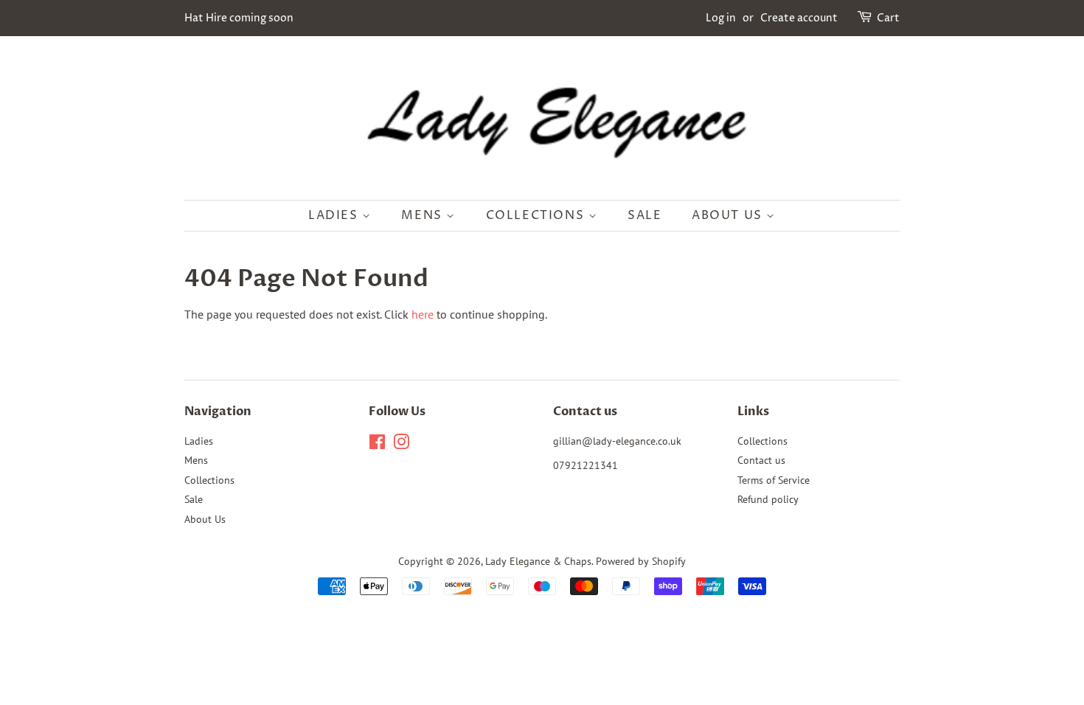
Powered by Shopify (641, 561)
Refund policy (768, 499)
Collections (537, 215)
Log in (721, 18)
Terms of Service (773, 480)
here (422, 314)
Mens (423, 215)
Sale (644, 215)
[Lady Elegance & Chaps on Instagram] (401, 444)
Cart (888, 18)
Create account (799, 18)
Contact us (761, 460)
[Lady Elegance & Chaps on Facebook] (377, 444)
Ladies (335, 215)
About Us (729, 215)
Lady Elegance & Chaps (538, 561)
